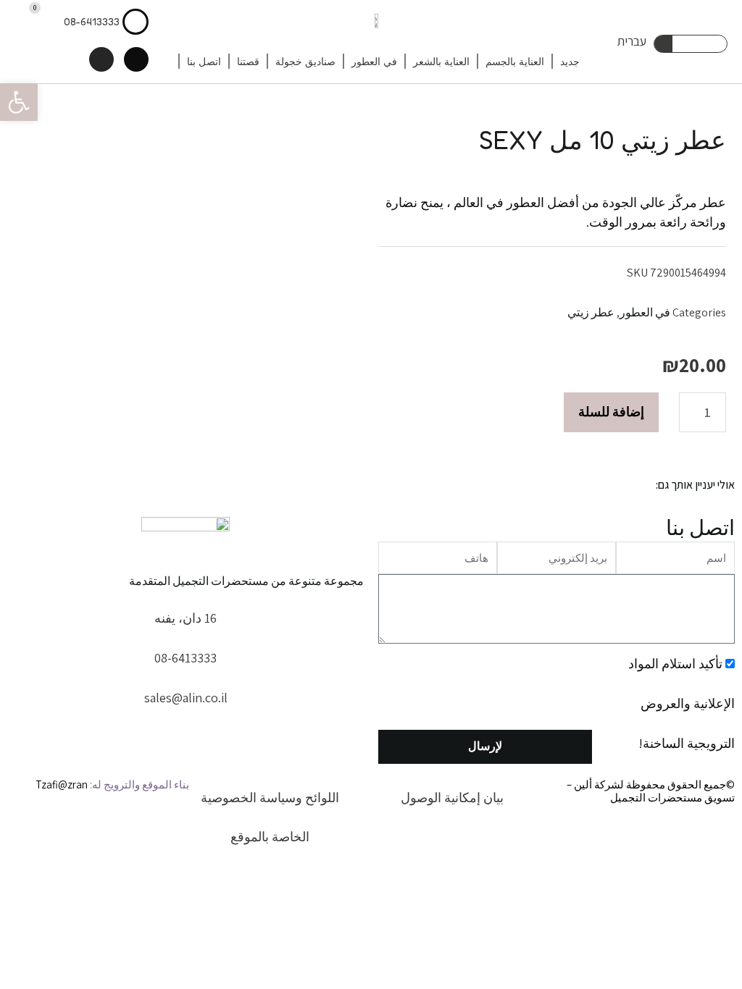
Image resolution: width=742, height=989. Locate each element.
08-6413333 (92, 21)
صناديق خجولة (305, 61)
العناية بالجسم (514, 61)
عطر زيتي (590, 312)
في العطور (374, 61)
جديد (570, 61)
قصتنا (248, 61)
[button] (19, 102)
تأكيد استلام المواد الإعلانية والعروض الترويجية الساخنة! (681, 703)
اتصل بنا (204, 61)
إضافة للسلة (611, 411)
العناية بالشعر (441, 61)
